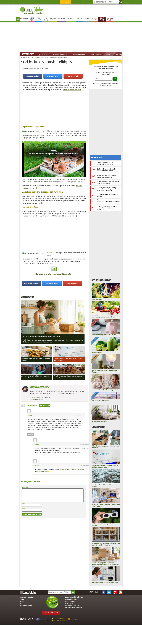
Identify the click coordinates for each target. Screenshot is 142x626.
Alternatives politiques (79, 54)
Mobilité (87, 19)
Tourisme (79, 19)
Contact (22, 601)
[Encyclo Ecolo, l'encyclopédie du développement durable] (73, 620)
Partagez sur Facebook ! (33, 76)
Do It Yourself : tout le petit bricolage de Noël (105, 390)
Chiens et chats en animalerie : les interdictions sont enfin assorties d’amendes (106, 544)
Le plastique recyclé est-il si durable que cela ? (105, 582)
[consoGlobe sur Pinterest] (115, 592)
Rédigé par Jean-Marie (39, 386)
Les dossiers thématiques (72, 605)
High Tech (118, 54)
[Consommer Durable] (59, 620)
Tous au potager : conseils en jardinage (103, 317)
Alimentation (24, 19)
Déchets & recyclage (95, 54)
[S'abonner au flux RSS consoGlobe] (120, 592)
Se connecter (65, 2)
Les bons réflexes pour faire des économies (104, 335)
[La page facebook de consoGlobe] (103, 592)
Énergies (95, 19)
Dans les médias (70, 601)
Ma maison (46, 19)
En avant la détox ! (97, 352)
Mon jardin (53, 19)
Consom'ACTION (102, 19)
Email (23, 508)
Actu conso (44, 54)
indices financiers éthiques (72, 90)
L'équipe (22, 599)
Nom (23, 503)
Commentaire (25, 487)
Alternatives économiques (60, 54)
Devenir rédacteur (37, 399)
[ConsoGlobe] (31, 10)
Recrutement (69, 603)
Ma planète (71, 19)
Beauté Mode (32, 19)
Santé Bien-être (38, 19)
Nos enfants (61, 19)
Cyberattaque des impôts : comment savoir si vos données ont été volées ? (105, 466)
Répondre (30, 434)
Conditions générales (26, 605)
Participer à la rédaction (72, 599)
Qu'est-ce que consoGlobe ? (27, 597)
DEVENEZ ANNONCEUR (51, 613)
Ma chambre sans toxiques (99, 421)
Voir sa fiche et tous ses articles (41, 397)
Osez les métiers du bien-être (100, 400)
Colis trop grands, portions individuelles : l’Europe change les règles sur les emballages (105, 563)
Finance (108, 54)
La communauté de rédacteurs (74, 597)
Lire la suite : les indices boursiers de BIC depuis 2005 (53, 274)
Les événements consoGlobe (73, 607)
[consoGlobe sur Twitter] (109, 592)
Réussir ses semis (97, 299)
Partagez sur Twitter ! (53, 76)
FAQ (21, 603)
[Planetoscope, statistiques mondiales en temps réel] (43, 620)
